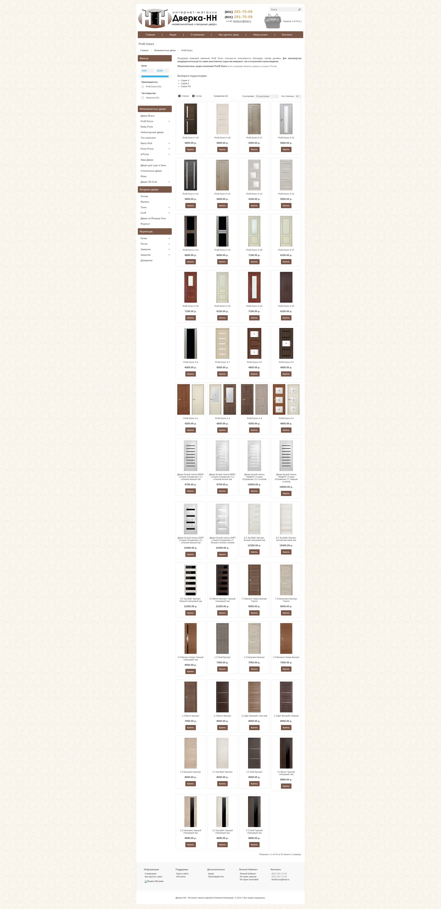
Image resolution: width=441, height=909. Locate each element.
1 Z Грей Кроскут (222, 657)
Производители (216, 876)
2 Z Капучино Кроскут (190, 772)
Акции (173, 34)
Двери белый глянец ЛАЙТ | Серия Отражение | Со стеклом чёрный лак (191, 540)
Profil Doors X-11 (191, 250)
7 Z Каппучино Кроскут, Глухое (286, 600)
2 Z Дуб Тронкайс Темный (286, 716)
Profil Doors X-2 (222, 418)
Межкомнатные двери (165, 50)
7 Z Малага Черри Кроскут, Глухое (254, 600)
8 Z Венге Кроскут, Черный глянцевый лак (222, 600)
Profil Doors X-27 (286, 250)
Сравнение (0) (221, 96)
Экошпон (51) (152, 98)
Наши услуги (260, 34)
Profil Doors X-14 (222, 194)
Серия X (185, 80)
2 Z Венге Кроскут (222, 716)
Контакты (287, 34)
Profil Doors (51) (153, 86)
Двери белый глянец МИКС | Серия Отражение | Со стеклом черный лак (190, 476)
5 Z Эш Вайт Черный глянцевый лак (222, 831)
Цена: (144, 66)
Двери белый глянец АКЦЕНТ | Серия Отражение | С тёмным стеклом (286, 478)
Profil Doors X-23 (286, 306)
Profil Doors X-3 (254, 418)
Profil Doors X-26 (191, 306)
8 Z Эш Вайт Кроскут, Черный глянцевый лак (190, 600)
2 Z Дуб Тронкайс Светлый (254, 716)
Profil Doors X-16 (286, 138)
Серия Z (185, 83)
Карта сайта (182, 874)
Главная (150, 34)
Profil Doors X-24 (254, 306)
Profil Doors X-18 (222, 138)
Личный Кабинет (248, 874)
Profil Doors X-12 (286, 194)
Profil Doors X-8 (190, 362)
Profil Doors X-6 (254, 362)
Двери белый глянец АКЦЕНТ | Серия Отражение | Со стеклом (254, 476)
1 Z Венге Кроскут (190, 716)
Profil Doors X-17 (254, 138)
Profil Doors (186, 50)
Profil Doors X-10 (222, 250)
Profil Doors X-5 (286, 362)
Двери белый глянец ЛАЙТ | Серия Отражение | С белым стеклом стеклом (222, 540)
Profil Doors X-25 (222, 306)
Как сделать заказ (229, 34)
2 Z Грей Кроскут (254, 772)
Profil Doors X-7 (222, 362)
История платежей (249, 879)
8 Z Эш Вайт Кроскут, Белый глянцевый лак (254, 539)
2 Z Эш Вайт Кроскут (222, 772)
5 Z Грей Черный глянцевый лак (254, 831)
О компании (197, 34)
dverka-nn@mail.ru (242, 21)
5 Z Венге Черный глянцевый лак (286, 773)
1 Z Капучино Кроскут (254, 657)
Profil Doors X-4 (286, 418)
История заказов (248, 876)
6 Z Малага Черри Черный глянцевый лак (190, 658)
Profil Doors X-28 (254, 250)
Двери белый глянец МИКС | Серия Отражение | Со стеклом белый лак (222, 476)
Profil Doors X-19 (191, 138)
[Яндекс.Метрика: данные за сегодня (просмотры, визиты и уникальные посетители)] (154, 881)
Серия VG (186, 86)
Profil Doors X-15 (191, 194)
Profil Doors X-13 (254, 194)
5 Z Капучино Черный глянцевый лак (190, 831)
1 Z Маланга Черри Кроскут (286, 657)
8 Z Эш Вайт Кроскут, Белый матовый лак (286, 539)
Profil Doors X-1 (190, 418)
